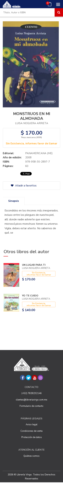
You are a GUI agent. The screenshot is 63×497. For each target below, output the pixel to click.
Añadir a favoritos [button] (25, 185)
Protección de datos (31, 437)
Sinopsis (13, 201)
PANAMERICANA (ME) (39, 153)
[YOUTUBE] (34, 377)
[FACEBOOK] (22, 377)
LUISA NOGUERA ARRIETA (31, 123)
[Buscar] (59, 12)
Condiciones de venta (31, 431)
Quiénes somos (31, 456)
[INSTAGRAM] (40, 377)
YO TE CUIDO (30, 295)
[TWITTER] (28, 377)
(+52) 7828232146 (32, 393)
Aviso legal (31, 424)
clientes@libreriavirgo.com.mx (31, 399)
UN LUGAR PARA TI (34, 265)
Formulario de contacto (31, 406)
